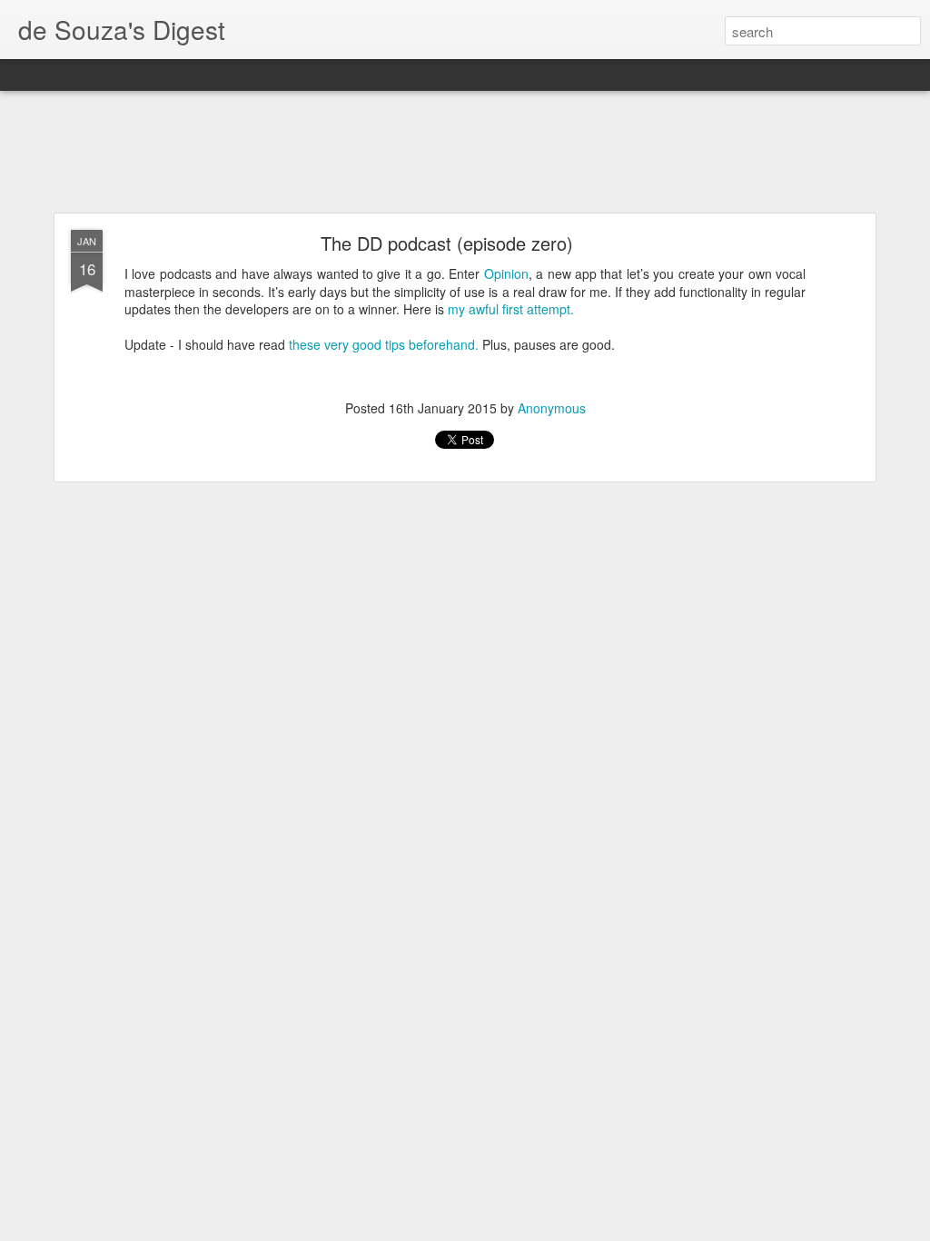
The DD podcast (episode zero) (447, 243)
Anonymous (552, 408)
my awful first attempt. (511, 309)
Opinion (506, 273)
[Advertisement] (465, 153)
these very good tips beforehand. (384, 344)
